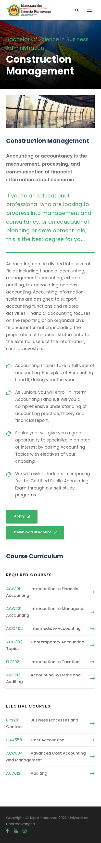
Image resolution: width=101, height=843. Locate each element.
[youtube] (16, 831)
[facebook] (7, 831)
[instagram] (24, 831)
